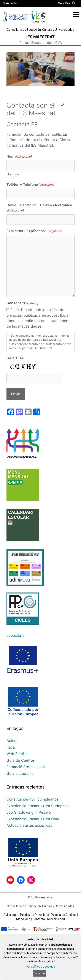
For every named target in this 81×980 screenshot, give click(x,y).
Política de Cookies (63, 914)
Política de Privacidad (34, 914)
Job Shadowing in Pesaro (28, 812)
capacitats (15, 635)
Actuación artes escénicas (29, 825)
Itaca (10, 747)
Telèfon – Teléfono (31, 184)
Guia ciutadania (20, 773)
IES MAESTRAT (40, 37)
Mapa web (23, 919)
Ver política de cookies (40, 966)
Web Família (17, 754)
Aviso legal (10, 914)
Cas (67, 3)
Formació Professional (25, 767)
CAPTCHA (15, 358)
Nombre (12, 174)
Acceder (11, 3)
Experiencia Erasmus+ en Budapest (37, 806)
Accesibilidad (56, 919)
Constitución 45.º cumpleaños (32, 799)
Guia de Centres (20, 760)
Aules (11, 740)
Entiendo (39, 973)
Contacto (38, 919)
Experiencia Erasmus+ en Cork (32, 819)
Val (60, 3)
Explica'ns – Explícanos (34, 231)
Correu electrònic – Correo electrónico (39, 207)
